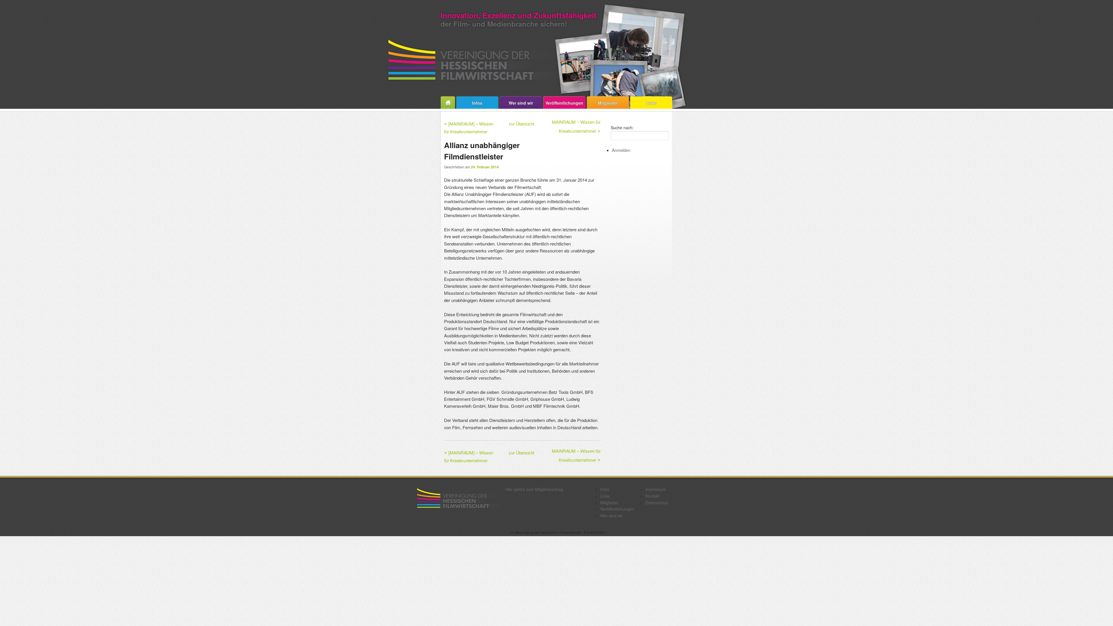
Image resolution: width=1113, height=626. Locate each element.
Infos (477, 103)
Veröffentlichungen (564, 103)
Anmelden (621, 150)
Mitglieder (608, 103)
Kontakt (652, 496)
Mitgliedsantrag (549, 489)
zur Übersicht (521, 124)
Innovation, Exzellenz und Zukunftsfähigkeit (518, 19)
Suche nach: (622, 127)
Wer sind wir (521, 103)
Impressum (655, 489)
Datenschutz (656, 502)
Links (651, 103)
